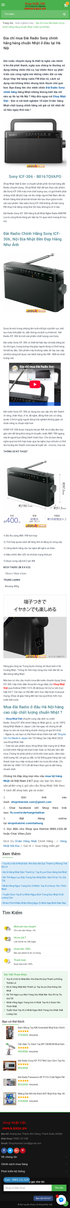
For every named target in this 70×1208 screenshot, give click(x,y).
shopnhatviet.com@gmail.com (31, 802)
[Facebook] (4, 1150)
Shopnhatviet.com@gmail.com (25, 1143)
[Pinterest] (23, 1150)
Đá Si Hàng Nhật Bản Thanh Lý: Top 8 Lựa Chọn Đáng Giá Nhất (34, 872)
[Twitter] (10, 1150)
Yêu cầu (59, 1187)
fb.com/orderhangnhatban (27, 812)
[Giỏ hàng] (66, 6)
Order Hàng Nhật (26, 841)
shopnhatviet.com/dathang (25, 823)
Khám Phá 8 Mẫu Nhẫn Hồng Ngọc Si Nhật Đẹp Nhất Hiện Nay (34, 903)
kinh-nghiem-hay (24, 23)
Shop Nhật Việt (14, 718)
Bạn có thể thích (13, 1021)
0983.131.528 (21, 1138)
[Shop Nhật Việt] (35, 6)
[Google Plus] (16, 1150)
